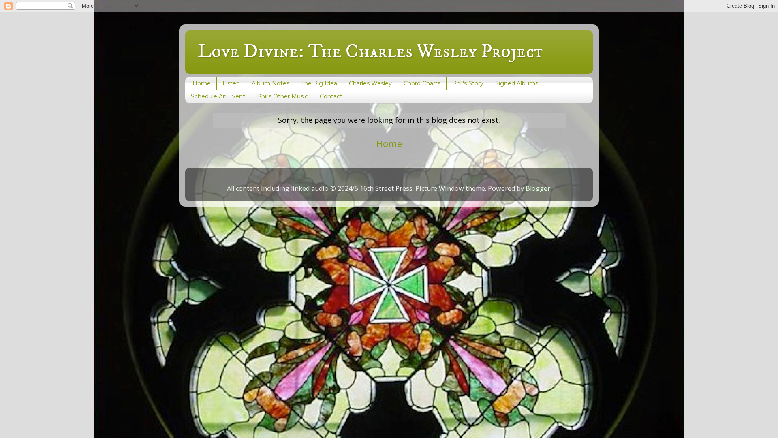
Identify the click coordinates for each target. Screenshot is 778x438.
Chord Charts (422, 83)
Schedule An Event (218, 96)
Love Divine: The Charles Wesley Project (370, 51)
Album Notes (270, 83)
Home (201, 83)
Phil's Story (467, 83)
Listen (231, 83)
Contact (331, 96)
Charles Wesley (370, 83)
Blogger (538, 188)
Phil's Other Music (282, 96)
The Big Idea (319, 83)
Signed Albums (516, 83)
